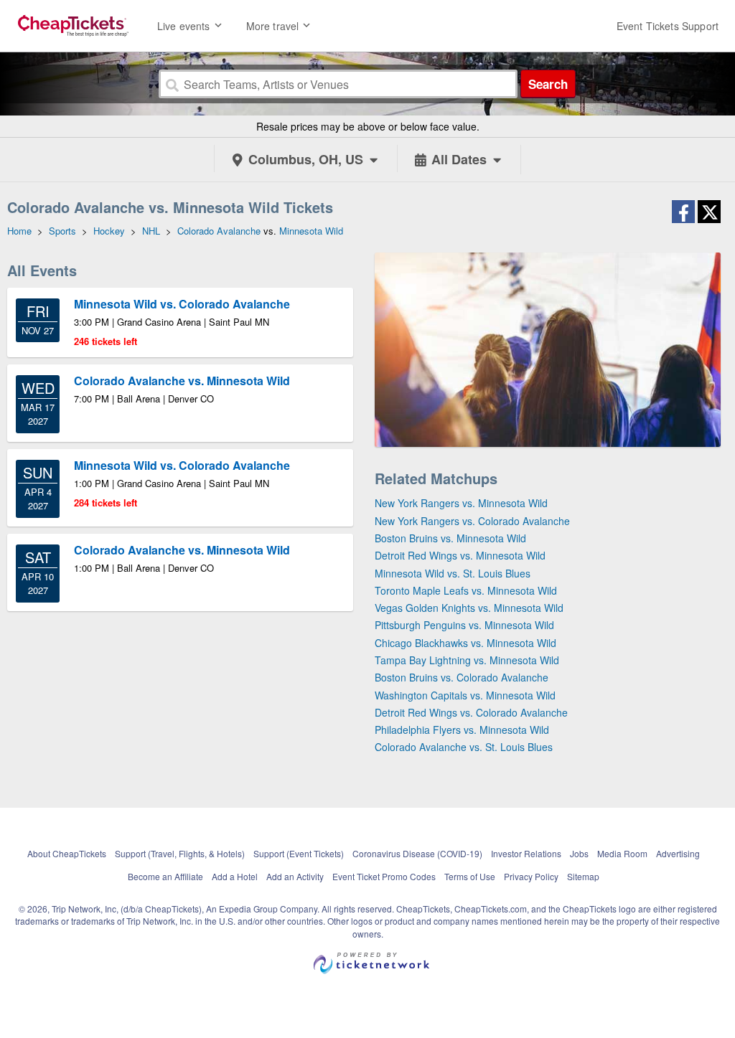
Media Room (622, 853)
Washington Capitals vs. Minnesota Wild (465, 695)
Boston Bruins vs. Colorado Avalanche (461, 677)
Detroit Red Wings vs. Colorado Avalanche (471, 712)
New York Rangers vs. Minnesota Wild (461, 503)
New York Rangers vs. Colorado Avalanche (472, 521)
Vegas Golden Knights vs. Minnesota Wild (469, 607)
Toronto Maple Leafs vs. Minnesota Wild (466, 590)
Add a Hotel (235, 876)
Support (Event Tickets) (298, 853)
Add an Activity (295, 876)
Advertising (678, 853)
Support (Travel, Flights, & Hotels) (180, 853)
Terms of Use (469, 876)
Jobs (579, 853)
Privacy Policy (531, 876)
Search (548, 84)
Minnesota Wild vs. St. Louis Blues (452, 573)
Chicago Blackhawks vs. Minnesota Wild (465, 643)
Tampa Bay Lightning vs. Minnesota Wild (467, 660)
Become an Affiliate (165, 876)
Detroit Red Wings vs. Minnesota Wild (460, 555)
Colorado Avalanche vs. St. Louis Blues (464, 747)
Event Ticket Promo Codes (384, 876)
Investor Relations (526, 853)
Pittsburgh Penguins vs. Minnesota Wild (464, 625)
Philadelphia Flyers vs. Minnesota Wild (462, 729)
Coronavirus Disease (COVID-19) (417, 853)
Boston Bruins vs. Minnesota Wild (450, 538)
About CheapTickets (66, 853)
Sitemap (583, 876)
